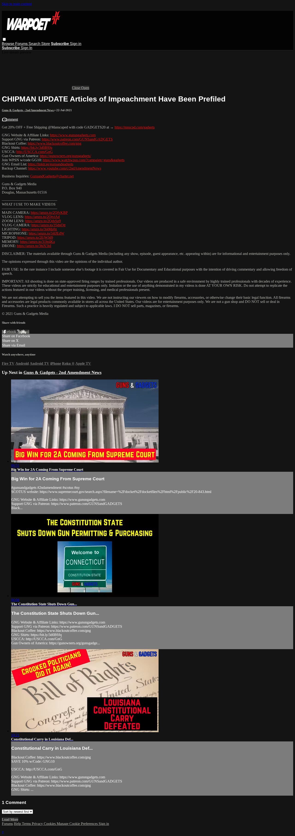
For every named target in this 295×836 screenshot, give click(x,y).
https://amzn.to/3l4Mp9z (39, 229)
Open (85, 88)
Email (25, 332)
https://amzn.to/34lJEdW (46, 233)
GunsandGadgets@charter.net (52, 176)
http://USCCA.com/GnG (34, 152)
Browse (8, 44)
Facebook (9, 332)
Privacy (38, 824)
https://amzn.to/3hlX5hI (34, 246)
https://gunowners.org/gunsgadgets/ (65, 156)
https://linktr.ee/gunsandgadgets (50, 164)
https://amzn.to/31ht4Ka (37, 242)
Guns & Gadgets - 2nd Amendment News (28, 110)
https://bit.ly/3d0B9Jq (36, 147)
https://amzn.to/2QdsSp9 (43, 221)
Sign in (75, 44)
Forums (22, 44)
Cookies (50, 824)
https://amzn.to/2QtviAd (42, 217)
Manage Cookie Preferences (78, 824)
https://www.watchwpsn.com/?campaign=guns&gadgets (83, 160)
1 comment (10, 119)
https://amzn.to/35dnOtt (48, 225)
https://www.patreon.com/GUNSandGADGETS (77, 139)
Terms (27, 824)
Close (76, 88)
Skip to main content (17, 4)
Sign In (26, 48)
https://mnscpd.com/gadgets (135, 127)
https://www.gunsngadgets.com (73, 135)
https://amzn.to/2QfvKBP (49, 213)
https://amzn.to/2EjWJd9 (35, 237)
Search (35, 44)
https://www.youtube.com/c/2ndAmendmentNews (64, 168)
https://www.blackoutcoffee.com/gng (54, 143)
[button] (4, 39)
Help (18, 824)
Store (45, 44)
